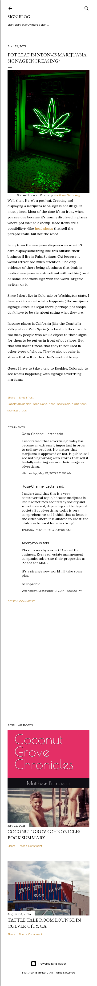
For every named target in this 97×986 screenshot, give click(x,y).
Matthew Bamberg (67, 195)
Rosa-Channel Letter (39, 434)
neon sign (63, 404)
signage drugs (17, 410)
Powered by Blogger (52, 963)
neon (52, 404)
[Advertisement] (48, 663)
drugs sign (24, 404)
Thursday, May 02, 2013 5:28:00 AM (46, 530)
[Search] (86, 7)
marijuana (40, 404)
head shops (44, 228)
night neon (79, 404)
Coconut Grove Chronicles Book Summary (44, 834)
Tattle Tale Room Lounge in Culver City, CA (44, 923)
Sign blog (19, 17)
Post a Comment (21, 601)
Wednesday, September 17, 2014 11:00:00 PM (52, 590)
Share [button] (11, 397)
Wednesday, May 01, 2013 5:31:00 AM (47, 473)
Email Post (26, 397)
